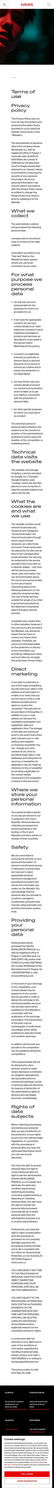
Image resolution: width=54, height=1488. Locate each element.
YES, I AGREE (27, 1474)
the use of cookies (11, 1465)
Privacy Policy (39, 1462)
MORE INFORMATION (27, 1481)
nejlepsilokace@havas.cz (40, 1409)
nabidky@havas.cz (37, 1432)
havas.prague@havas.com (15, 1409)
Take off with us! (11, 1429)
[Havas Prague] (27, 4)
